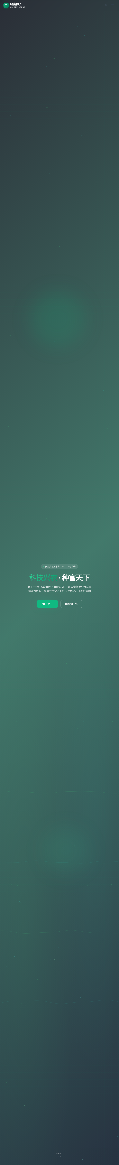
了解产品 (45, 604)
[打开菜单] (113, 5)
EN (106, 5)
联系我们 (69, 604)
